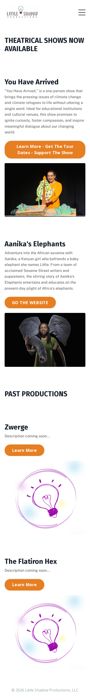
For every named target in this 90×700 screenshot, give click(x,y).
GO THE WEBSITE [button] (30, 302)
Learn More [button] (24, 450)
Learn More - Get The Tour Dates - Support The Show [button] (45, 149)
